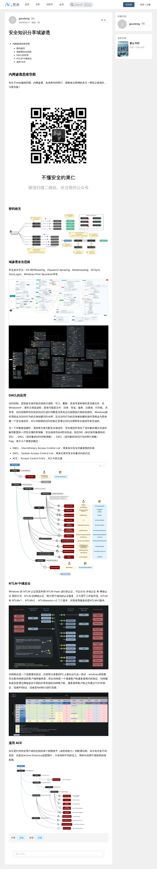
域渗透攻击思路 (23, 51)
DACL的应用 (22, 55)
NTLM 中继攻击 (24, 58)
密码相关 (20, 48)
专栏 (38, 4)
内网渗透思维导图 (21, 43)
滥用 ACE (20, 62)
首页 (27, 4)
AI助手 (49, 4)
